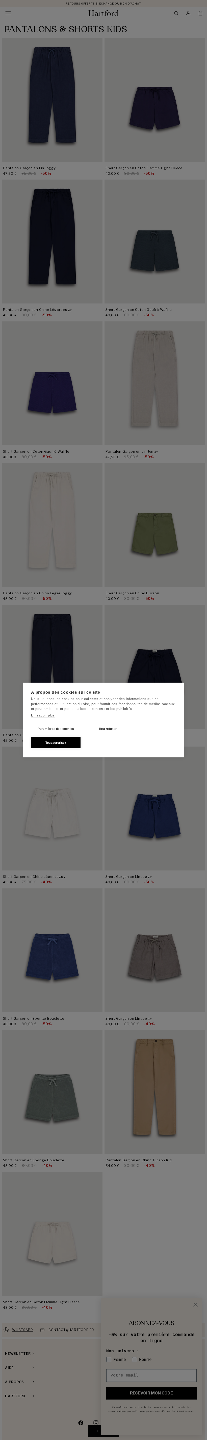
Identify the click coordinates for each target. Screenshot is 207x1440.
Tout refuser (108, 728)
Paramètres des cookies (56, 728)
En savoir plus (43, 715)
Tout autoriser (55, 742)
